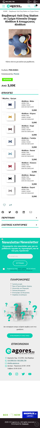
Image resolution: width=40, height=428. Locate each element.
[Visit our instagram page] (17, 375)
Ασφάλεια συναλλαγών (19, 295)
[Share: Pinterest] (16, 212)
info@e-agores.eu (13, 363)
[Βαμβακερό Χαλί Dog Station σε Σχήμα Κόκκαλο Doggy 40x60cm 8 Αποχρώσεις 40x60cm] (20, 43)
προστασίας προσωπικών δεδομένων (21, 270)
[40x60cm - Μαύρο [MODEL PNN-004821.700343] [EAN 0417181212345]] (10, 178)
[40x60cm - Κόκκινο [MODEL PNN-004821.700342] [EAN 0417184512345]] (10, 166)
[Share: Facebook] (3, 212)
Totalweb (25, 424)
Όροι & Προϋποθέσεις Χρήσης (22, 286)
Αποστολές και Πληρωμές (20, 288)
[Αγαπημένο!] (4, 205)
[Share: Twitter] (10, 212)
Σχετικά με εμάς (17, 284)
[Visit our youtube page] (29, 375)
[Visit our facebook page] (10, 375)
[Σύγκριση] (10, 205)
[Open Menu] (4, 6)
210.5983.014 (12, 360)
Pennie (16, 74)
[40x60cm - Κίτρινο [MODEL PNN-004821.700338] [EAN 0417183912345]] (10, 116)
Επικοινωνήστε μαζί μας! (20, 335)
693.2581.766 (10, 1)
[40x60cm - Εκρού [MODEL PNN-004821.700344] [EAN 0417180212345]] (10, 190)
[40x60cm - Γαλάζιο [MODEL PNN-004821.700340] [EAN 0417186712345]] (10, 141)
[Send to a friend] (30, 212)
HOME (5, 11)
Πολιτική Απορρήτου (18, 290)
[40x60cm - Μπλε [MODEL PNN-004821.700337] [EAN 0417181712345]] (10, 104)
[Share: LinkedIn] (23, 212)
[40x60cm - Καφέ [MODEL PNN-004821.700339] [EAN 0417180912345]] (10, 129)
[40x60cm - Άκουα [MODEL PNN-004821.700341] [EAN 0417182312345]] (10, 153)
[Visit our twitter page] (23, 375)
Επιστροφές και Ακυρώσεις (21, 292)
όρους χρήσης (22, 268)
